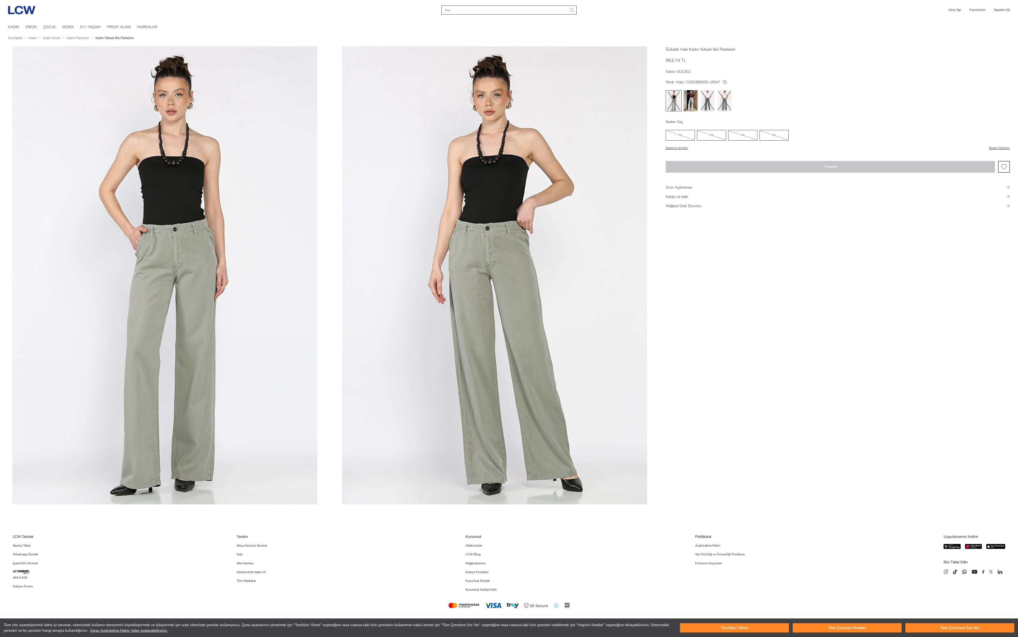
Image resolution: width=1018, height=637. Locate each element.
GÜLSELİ (684, 71)
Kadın (33, 38)
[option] (674, 100)
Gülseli (672, 49)
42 (774, 135)
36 (680, 135)
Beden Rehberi (999, 148)
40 (743, 135)
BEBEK (68, 26)
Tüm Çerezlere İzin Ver (959, 627)
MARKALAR (147, 26)
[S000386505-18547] (724, 82)
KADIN (13, 26)
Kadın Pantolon (78, 38)
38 (711, 135)
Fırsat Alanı (119, 26)
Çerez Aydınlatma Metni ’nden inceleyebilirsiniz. (129, 630)
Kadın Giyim (51, 38)
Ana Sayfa (15, 38)
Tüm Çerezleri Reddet (847, 627)
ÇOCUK (49, 26)
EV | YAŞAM (90, 26)
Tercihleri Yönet (734, 627)
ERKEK (31, 26)
